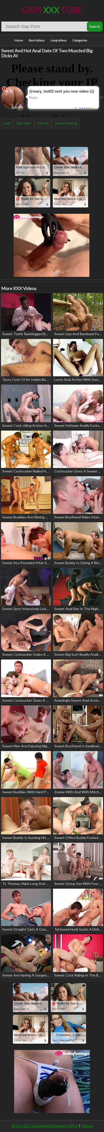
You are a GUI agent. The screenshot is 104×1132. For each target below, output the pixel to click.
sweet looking (66, 123)
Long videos (58, 40)
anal (7, 123)
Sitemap (87, 1126)
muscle (42, 123)
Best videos (37, 40)
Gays (52, 10)
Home (18, 40)
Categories (79, 40)
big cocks (23, 123)
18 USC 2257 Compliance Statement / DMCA (44, 1126)
